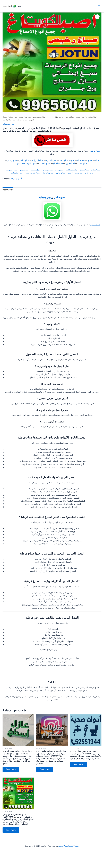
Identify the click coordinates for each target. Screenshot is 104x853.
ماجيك (19, 6)
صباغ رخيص (12, 160)
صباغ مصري (48, 170)
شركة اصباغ (58, 163)
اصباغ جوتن (70, 163)
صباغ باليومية (48, 173)
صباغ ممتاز (84, 170)
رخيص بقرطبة (45, 197)
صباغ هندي (63, 160)
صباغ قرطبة (95, 151)
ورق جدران (24, 170)
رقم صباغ (81, 160)
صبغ (72, 160)
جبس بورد (59, 170)
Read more (11, 769)
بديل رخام (89, 173)
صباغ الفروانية (37, 160)
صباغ (97, 160)
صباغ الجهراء (51, 160)
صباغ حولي (60, 173)
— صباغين (21, 163)
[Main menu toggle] (98, 6)
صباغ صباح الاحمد (75, 173)
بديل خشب (35, 170)
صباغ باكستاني (17, 173)
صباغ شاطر (24, 160)
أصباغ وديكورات (91, 117)
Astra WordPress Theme (68, 846)
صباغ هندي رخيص (33, 173)
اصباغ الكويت (45, 163)
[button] (97, 16)
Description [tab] (8, 190)
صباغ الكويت (11, 170)
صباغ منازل (95, 170)
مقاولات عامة (71, 170)
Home (5, 117)
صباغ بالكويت (31, 163)
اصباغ (90, 160)
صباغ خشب (82, 163)
